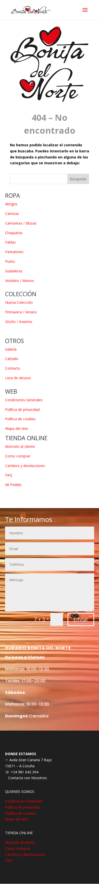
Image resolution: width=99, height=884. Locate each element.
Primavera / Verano (21, 312)
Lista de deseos (18, 377)
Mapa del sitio (16, 428)
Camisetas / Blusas (21, 223)
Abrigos (11, 204)
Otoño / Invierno (18, 321)
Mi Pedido (13, 484)
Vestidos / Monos (19, 280)
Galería (10, 349)
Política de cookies (20, 418)
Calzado (11, 358)
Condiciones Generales (24, 399)
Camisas (12, 213)
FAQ (8, 475)
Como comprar (17, 456)
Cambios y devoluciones (25, 465)
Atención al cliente (20, 446)
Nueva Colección (19, 302)
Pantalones (14, 251)
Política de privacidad (22, 409)
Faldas (10, 242)
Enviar (80, 619)
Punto (10, 261)
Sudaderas (13, 271)
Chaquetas (14, 232)
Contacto (12, 368)
